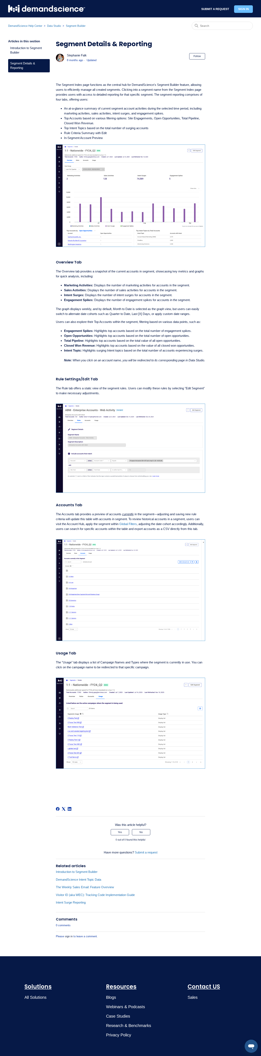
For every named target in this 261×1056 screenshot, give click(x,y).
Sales (193, 997)
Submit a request (146, 852)
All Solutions (35, 997)
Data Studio (54, 25)
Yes (120, 832)
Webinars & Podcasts (125, 1006)
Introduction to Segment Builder (26, 50)
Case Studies (118, 1016)
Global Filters (128, 524)
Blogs (111, 997)
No (141, 832)
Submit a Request (215, 9)
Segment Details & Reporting (22, 66)
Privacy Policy (118, 1035)
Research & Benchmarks (128, 1025)
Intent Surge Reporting (71, 902)
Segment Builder (75, 25)
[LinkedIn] (69, 809)
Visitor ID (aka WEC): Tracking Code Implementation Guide (95, 895)
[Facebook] (58, 809)
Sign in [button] (243, 9)
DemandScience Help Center (25, 25)
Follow (197, 56)
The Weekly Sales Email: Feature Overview (85, 887)
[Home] (46, 8)
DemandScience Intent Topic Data (78, 879)
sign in (69, 936)
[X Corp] (63, 809)
